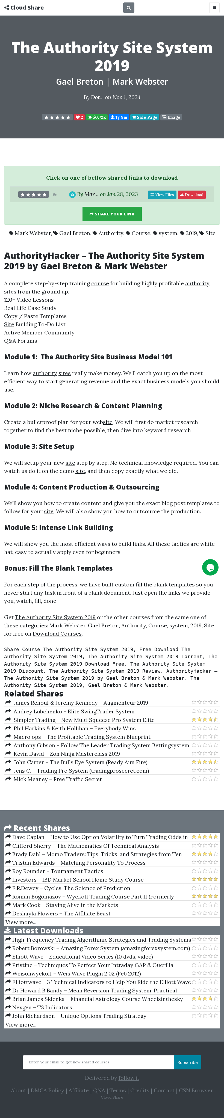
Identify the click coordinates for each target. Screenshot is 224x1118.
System (188, 255)
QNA (99, 1090)
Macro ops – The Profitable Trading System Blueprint (81, 736)
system (168, 233)
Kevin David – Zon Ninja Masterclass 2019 (65, 753)
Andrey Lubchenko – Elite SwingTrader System (73, 711)
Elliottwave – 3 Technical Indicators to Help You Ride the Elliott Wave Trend (98, 982)
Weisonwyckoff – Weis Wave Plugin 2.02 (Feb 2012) (76, 973)
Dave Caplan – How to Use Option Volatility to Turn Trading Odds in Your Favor (96, 837)
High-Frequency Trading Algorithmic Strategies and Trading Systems (101, 939)
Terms (118, 1090)
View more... (20, 922)
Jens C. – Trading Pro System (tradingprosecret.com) (80, 770)
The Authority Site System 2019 (55, 617)
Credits (139, 1090)
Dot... (97, 97)
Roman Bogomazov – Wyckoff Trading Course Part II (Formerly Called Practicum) (89, 896)
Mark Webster (140, 81)
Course (141, 233)
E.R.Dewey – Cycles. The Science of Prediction (70, 888)
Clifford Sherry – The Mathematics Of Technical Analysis (85, 845)
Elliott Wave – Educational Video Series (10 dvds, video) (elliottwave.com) (79, 956)
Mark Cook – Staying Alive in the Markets (64, 904)
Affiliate (79, 1090)
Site (210, 233)
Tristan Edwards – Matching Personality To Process (78, 862)
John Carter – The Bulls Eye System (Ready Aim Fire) (79, 762)
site (108, 422)
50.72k (99, 117)
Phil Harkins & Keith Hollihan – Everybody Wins (73, 728)
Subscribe (188, 1062)
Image (173, 117)
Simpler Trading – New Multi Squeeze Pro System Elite (83, 719)
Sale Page (146, 117)
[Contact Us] (210, 567)
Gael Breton (80, 81)
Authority (111, 233)
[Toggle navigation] (214, 7)
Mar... (91, 194)
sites (10, 291)
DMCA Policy (47, 1090)
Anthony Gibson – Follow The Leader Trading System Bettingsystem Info (97, 745)
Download (193, 194)
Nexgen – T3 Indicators (41, 1007)
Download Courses (57, 633)
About (18, 1090)
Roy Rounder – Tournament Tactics (57, 871)
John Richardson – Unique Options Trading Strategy (78, 1015)
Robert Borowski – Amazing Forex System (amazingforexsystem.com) (100, 948)
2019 (191, 233)
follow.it (129, 1077)
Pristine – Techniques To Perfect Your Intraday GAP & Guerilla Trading (89, 965)
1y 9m (120, 117)
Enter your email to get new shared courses (69, 1062)
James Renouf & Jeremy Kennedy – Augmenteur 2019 (79, 702)
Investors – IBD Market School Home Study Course (77, 879)
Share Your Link (114, 214)
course (100, 283)
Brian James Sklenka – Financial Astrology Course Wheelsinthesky (97, 998)
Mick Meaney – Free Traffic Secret (56, 779)
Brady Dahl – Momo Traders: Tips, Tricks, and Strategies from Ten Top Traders (93, 854)
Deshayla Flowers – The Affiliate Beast (61, 913)
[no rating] (57, 117)
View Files (164, 194)
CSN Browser (196, 1090)
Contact (164, 1090)
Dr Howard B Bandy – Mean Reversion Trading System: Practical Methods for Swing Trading (91, 990)
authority (197, 283)
